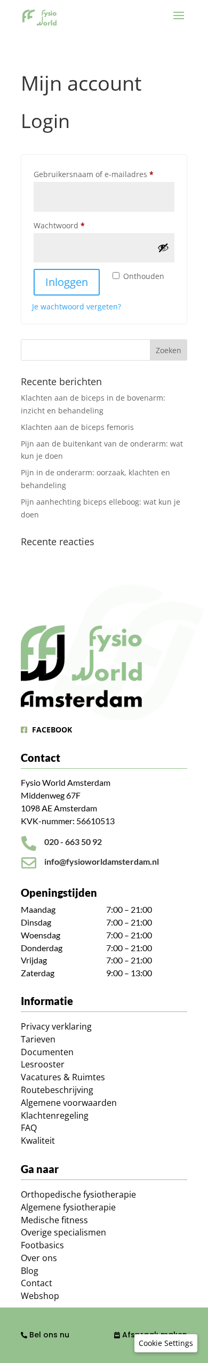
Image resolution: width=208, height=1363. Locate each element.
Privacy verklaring (56, 1026)
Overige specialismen (63, 1232)
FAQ (29, 1128)
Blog (29, 1271)
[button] (165, 1343)
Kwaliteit (38, 1140)
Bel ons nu (48, 1334)
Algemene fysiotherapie (68, 1207)
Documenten (47, 1052)
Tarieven (38, 1039)
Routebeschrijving (57, 1090)
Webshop (40, 1296)
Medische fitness (54, 1220)
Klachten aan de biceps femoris (77, 427)
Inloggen (66, 282)
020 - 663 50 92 (73, 841)
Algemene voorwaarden (69, 1103)
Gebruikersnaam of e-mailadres (104, 174)
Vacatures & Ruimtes (63, 1077)
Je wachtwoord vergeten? (76, 306)
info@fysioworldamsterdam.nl (101, 861)
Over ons (39, 1258)
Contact (36, 1283)
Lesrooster (43, 1064)
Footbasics (42, 1245)
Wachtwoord (71, 225)
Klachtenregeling (55, 1115)
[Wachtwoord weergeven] (163, 247)
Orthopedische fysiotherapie (78, 1194)
